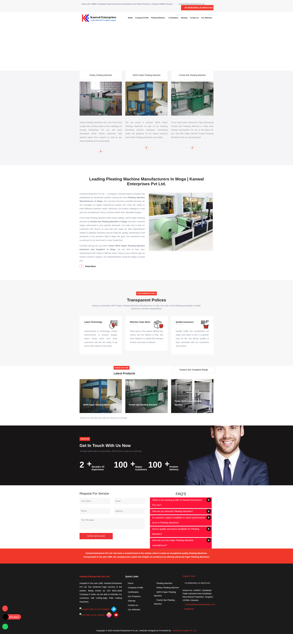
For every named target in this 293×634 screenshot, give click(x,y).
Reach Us (85, 439)
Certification (173, 18)
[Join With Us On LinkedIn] (92, 615)
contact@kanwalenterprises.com (192, 4)
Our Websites (206, 18)
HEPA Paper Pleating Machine (146, 75)
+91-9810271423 (206, 8)
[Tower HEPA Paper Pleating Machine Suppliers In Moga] (146, 396)
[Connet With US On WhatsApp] (5, 626)
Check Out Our (121, 368)
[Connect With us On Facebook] (94, 609)
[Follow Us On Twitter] (114, 609)
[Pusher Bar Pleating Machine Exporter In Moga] (192, 147)
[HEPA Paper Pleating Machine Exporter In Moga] (146, 147)
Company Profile (142, 18)
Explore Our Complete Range (194, 370)
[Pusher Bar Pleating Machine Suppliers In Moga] (101, 396)
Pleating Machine (158, 18)
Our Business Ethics (146, 293)
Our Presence (134, 596)
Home (130, 18)
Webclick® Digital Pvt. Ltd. (185, 630)
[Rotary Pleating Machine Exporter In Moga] (100, 151)
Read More (90, 266)
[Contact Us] (5, 607)
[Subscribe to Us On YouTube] (116, 615)
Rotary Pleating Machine (101, 75)
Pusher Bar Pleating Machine (192, 75)
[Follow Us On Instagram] (109, 615)
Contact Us (194, 18)
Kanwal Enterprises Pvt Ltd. (95, 576)
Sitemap (184, 18)
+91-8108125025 (191, 8)
